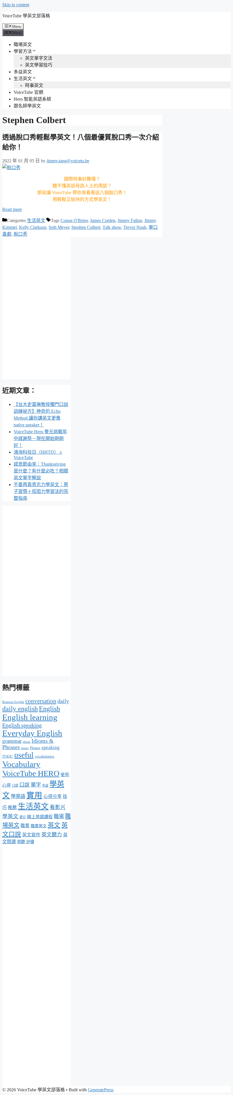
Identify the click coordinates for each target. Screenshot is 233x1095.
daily (63, 701)
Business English (13, 702)
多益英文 (23, 71)
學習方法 (23, 51)
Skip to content (15, 4)
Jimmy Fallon (130, 220)
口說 (24, 785)
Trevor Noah (134, 227)
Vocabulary (21, 764)
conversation (40, 701)
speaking (50, 747)
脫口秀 (20, 234)
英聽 (21, 841)
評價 (30, 841)
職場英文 (23, 44)
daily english (20, 708)
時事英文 (34, 85)
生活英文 (23, 78)
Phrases (35, 748)
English (49, 708)
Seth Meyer (59, 227)
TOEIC (7, 756)
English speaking (22, 725)
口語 (15, 785)
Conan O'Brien (74, 220)
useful (24, 754)
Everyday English (32, 733)
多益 (45, 785)
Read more (12, 209)
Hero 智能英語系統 (32, 99)
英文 (54, 825)
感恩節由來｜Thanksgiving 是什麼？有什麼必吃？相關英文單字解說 (41, 471)
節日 (23, 817)
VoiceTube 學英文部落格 (26, 15)
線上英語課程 (40, 816)
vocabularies (44, 756)
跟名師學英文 (27, 105)
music (25, 748)
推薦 (12, 807)
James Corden (102, 220)
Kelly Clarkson (32, 227)
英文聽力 (51, 834)
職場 (59, 816)
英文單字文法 (38, 58)
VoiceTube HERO (30, 773)
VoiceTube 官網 (28, 92)
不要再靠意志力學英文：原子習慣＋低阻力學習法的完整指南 (41, 491)
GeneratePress (100, 1089)
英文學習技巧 (38, 65)
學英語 (18, 796)
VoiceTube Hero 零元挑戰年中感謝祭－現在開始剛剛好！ (40, 438)
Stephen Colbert (85, 227)
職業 (25, 825)
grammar (12, 741)
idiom (26, 741)
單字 (36, 785)
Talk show (112, 227)
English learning (29, 717)
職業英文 (39, 826)
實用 (34, 795)
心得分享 (52, 796)
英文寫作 (31, 834)
